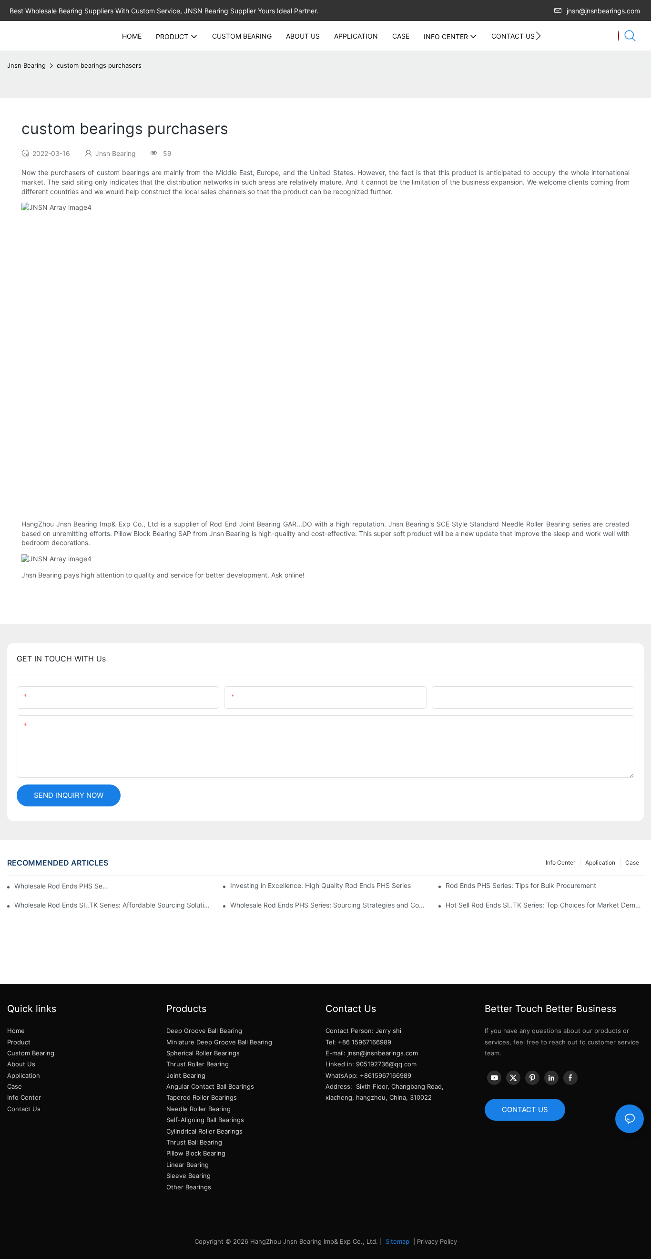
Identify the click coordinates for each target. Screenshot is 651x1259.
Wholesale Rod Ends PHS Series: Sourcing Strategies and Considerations (329, 905)
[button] (538, 35)
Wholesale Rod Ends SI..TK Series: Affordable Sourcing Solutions (113, 905)
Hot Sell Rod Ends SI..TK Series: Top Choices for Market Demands (545, 905)
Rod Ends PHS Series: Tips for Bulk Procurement (521, 885)
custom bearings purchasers (99, 65)
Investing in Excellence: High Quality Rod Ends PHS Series (320, 885)
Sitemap (396, 1241)
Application (600, 862)
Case (632, 862)
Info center (560, 862)
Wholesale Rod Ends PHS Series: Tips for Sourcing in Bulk (62, 886)
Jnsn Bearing (26, 65)
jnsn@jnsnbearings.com (603, 11)
